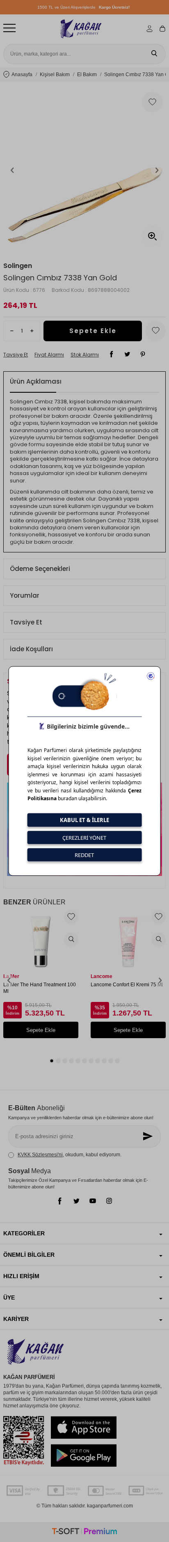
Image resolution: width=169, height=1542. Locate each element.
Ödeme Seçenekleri (40, 568)
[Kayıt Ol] (148, 1136)
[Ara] (154, 54)
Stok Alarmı (85, 355)
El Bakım (87, 74)
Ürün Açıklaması (36, 381)
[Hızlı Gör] (71, 939)
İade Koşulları (31, 649)
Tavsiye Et (15, 355)
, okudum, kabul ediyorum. (69, 1155)
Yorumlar (24, 595)
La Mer (11, 976)
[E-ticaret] (84, 1532)
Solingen (17, 265)
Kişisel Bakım (55, 74)
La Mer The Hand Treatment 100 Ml (39, 988)
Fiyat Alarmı (49, 355)
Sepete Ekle (92, 330)
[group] (84, 170)
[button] (12, 170)
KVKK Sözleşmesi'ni (40, 1155)
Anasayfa (21, 74)
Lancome (101, 976)
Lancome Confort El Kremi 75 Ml (127, 985)
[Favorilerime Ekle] (71, 917)
